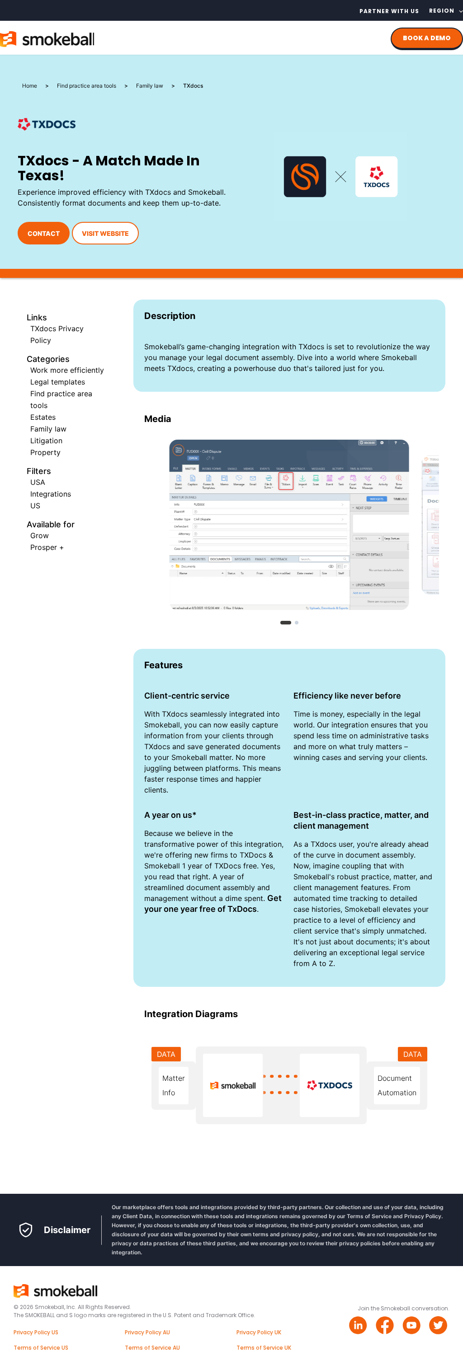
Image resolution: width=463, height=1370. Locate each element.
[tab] (285, 622)
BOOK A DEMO (427, 37)
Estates (43, 417)
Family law (48, 428)
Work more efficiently (67, 370)
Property (45, 452)
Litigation (46, 440)
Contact (44, 233)
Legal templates (57, 381)
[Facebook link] (386, 1326)
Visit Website (105, 233)
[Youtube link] (412, 1326)
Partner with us (389, 11)
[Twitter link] (439, 1326)
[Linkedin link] (359, 1326)
